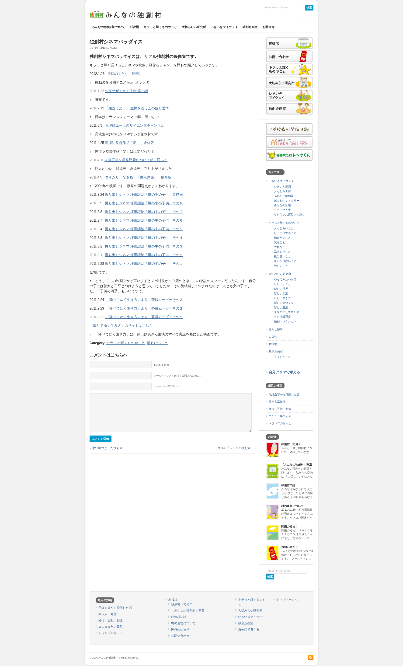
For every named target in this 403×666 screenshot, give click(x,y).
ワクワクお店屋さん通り (289, 214)
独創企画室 (250, 27)
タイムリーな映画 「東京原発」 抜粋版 (138, 177)
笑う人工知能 (277, 401)
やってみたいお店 (285, 279)
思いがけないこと (285, 261)
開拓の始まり (289, 526)
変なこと (279, 242)
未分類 (273, 336)
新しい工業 (281, 293)
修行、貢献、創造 (280, 409)
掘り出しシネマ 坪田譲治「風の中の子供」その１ (144, 263)
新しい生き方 (282, 298)
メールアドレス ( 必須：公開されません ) (177, 375)
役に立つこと (282, 256)
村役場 (134, 27)
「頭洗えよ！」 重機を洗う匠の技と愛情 (137, 108)
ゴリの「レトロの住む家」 (235, 448)
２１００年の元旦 (280, 416)
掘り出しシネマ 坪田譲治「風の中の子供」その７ (144, 212)
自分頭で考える (248, 629)
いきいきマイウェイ (224, 27)
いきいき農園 (282, 186)
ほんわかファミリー (286, 200)
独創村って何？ (291, 444)
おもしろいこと (284, 228)
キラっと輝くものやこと (160, 27)
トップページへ (287, 599)
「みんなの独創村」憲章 (296, 464)
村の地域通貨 (282, 316)
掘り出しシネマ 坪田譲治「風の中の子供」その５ (144, 229)
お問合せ (268, 27)
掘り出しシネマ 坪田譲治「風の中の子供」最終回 (144, 194)
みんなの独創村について (108, 27)
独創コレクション (285, 321)
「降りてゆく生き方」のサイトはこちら (121, 326)
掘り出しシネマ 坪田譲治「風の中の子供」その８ (144, 203)
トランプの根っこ (280, 423)
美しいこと (281, 265)
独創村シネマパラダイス (116, 42)
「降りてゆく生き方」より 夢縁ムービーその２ (144, 308)
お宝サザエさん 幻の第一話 (126, 91)
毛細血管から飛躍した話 (284, 394)
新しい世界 (281, 288)
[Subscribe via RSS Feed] (310, 657)
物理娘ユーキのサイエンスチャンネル (134, 125)
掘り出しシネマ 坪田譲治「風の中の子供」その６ (144, 220)
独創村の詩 (288, 485)
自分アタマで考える (284, 372)
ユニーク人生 (282, 210)
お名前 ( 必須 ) (162, 364)
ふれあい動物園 (284, 196)
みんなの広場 (282, 205)
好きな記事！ (277, 329)
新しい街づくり (284, 302)
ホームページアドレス (166, 386)
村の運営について (292, 506)
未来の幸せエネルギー (288, 312)
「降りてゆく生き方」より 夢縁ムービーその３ (144, 300)
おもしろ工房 (282, 191)
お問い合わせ (289, 547)
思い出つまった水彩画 (107, 448)
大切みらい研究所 (194, 27)
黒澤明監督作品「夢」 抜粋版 (129, 143)
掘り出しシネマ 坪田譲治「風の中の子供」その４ (144, 238)
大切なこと (281, 247)
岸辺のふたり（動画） (124, 74)
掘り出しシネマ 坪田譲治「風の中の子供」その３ (144, 246)
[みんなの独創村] (134, 19)
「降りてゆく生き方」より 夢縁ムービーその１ (144, 317)
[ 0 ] (96, 47)
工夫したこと (282, 251)
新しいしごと (282, 284)
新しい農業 (281, 307)
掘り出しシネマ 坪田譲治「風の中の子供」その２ (144, 255)
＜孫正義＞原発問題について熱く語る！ (135, 160)
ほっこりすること (285, 233)
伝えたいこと (157, 343)
